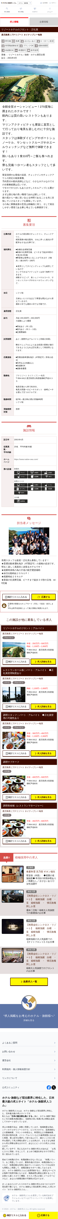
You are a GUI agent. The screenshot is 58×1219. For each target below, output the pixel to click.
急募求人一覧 (30, 981)
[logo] (8, 3)
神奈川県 (31, 892)
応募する (45, 597)
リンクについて (9, 1078)
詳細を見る (29, 1020)
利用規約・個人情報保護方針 (16, 1069)
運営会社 (6, 1060)
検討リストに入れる (17, 597)
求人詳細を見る (44, 662)
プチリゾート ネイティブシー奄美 (30, 376)
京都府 (30, 867)
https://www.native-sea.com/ (26, 459)
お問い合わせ (8, 1051)
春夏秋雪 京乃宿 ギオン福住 (40, 871)
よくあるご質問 (9, 1043)
